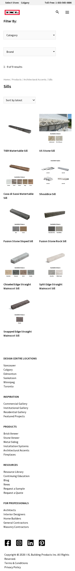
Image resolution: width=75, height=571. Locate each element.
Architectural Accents (35, 79)
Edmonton (9, 373)
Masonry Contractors (16, 527)
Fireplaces (9, 454)
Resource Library (13, 472)
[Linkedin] (30, 542)
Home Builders (12, 518)
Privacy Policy (12, 567)
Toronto (8, 386)
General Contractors (15, 522)
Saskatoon (9, 378)
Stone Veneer (11, 437)
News (6, 484)
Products (17, 79)
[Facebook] (7, 542)
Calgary (25, 2)
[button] (57, 12)
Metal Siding (10, 442)
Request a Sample (14, 488)
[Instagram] (19, 542)
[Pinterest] (41, 542)
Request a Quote (13, 492)
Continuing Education (16, 476)
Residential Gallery (14, 412)
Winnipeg (9, 382)
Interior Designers (14, 514)
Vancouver (9, 365)
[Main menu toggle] (67, 12)
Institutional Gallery (15, 408)
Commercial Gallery (15, 403)
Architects (9, 510)
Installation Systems (16, 446)
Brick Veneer (10, 433)
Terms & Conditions (16, 563)
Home (6, 79)
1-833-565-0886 (63, 2)
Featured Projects (14, 416)
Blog (6, 480)
